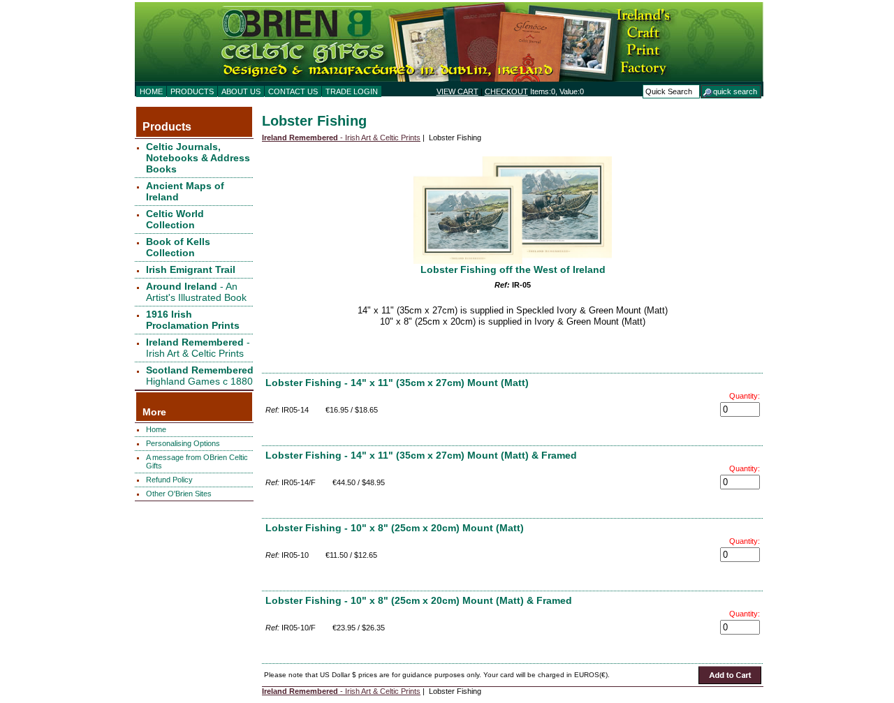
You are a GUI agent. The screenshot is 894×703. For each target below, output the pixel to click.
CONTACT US (293, 91)
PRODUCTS (192, 91)
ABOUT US (241, 91)
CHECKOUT (506, 91)
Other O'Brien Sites (179, 493)
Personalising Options (183, 443)
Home (156, 429)
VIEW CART (457, 91)
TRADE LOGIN (351, 91)
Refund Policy (169, 479)
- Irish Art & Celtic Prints (198, 347)
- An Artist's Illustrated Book (196, 292)
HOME (151, 91)
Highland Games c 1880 (200, 375)
